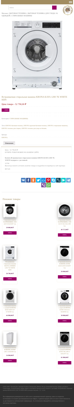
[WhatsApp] (48, 185)
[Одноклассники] (33, 180)
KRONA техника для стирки (11, 128)
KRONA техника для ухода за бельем (34, 128)
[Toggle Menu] (70, 2)
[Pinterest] (48, 180)
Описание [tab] (9, 143)
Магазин (5, 13)
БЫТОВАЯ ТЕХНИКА (17, 13)
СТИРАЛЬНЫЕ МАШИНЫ (22, 16)
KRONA (4, 137)
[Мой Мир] (43, 180)
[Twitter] (38, 180)
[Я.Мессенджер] (63, 180)
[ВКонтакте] (23, 180)
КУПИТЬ (6, 110)
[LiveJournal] (58, 180)
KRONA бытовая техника (14, 125)
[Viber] (43, 185)
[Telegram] (68, 180)
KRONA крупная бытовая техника (35, 125)
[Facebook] (28, 180)
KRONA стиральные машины (57, 125)
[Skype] (53, 180)
